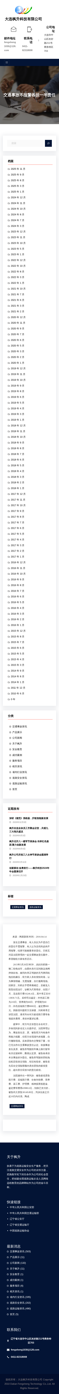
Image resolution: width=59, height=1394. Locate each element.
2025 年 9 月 (17, 174)
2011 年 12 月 (18, 687)
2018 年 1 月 (17, 488)
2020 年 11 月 (18, 322)
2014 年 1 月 (17, 682)
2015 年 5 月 (17, 653)
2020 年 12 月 (18, 317)
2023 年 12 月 (18, 231)
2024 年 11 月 (18, 203)
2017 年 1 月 (17, 556)
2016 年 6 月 (17, 596)
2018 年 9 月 (17, 442)
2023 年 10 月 (18, 243)
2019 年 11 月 (18, 374)
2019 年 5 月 (17, 402)
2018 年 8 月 (17, 448)
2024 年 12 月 (18, 197)
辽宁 (12, 1219)
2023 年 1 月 (17, 254)
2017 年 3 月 (17, 545)
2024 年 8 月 (17, 214)
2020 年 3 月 (17, 351)
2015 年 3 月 (17, 665)
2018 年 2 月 (17, 482)
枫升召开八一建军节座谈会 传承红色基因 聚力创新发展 (29, 843)
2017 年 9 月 (17, 511)
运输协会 (24, 1230)
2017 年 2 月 (17, 551)
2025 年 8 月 (17, 180)
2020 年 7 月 (17, 334)
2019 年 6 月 (17, 397)
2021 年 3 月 (17, 305)
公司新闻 (17, 738)
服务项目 (17, 760)
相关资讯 (17, 766)
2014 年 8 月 (17, 676)
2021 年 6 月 (17, 300)
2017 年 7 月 (17, 522)
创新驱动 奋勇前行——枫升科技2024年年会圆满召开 (29, 870)
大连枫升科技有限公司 (23, 19)
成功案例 (17, 755)
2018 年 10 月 (18, 437)
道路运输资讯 (19, 783)
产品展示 (17, 732)
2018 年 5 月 (17, 465)
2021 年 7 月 (17, 294)
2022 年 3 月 (17, 277)
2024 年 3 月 (17, 226)
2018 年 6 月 (17, 459)
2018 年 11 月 (18, 431)
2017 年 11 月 (18, 499)
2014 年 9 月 (17, 670)
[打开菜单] (6, 62)
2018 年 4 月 (17, 471)
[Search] (48, 143)
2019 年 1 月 (17, 419)
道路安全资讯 (19, 778)
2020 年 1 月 (17, 363)
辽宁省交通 (16, 1224)
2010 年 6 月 (17, 693)
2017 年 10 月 (18, 505)
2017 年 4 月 (17, 539)
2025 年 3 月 (17, 186)
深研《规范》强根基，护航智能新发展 (28, 818)
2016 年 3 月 (17, 613)
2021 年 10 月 (18, 288)
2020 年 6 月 (17, 340)
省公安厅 (19, 1219)
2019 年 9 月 (17, 385)
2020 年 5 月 (17, 345)
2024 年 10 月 (18, 208)
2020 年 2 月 (17, 357)
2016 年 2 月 (17, 619)
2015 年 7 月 (17, 642)
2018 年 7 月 (17, 454)
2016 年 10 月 (18, 573)
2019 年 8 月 (17, 391)
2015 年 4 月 (17, 659)
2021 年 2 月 (17, 311)
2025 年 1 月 (17, 191)
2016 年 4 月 (17, 608)
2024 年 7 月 (17, 220)
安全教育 (17, 749)
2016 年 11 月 (18, 568)
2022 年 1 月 (17, 283)
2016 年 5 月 (17, 602)
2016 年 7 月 (17, 591)
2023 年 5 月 (17, 248)
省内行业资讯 (19, 772)
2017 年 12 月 (18, 494)
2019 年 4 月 (17, 408)
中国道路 (14, 1230)
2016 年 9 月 (17, 579)
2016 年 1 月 (17, 625)
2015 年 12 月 (18, 631)
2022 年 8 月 (17, 271)
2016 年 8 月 (17, 585)
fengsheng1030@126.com (10, 46)
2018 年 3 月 (17, 477)
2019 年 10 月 (18, 380)
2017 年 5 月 (17, 534)
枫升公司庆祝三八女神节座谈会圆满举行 (28, 856)
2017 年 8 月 (17, 516)
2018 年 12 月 (18, 425)
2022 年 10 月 (18, 266)
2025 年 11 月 (18, 169)
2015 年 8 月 (17, 636)
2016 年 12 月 (18, 562)
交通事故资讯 (19, 726)
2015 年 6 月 (17, 648)
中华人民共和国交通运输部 (24, 1213)
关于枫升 (17, 743)
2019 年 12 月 (18, 368)
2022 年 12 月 (18, 260)
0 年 (13, 699)
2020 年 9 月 (17, 328)
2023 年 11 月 (18, 237)
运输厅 (25, 1224)
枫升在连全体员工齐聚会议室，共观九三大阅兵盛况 (28, 830)
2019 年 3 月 (17, 414)
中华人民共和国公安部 (22, 1207)
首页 (14, 789)
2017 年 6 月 (17, 528)
